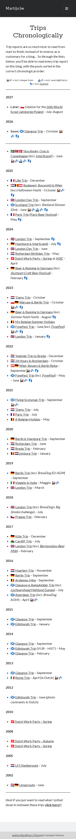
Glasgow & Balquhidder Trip (35, 585)
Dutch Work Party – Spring (33, 258)
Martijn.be (15, 8)
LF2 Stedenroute (26, 765)
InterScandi (44, 156)
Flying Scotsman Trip (29, 400)
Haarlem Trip (24, 570)
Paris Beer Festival (43, 214)
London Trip (23, 239)
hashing (44, 83)
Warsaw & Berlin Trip (34, 302)
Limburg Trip (28, 453)
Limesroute (27, 785)
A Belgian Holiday (27, 419)
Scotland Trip (24, 205)
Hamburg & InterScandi (31, 244)
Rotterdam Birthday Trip (32, 253)
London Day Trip (26, 200)
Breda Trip (22, 448)
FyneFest (57, 326)
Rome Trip (22, 678)
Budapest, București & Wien (42, 185)
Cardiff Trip (23, 541)
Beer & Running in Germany (34, 268)
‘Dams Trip (22, 297)
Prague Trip (23, 517)
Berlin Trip (22, 473)
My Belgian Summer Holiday (35, 322)
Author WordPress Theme (26, 835)
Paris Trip (22, 214)
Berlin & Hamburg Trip (31, 439)
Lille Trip (21, 180)
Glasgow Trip (33, 131)
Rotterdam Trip (26, 444)
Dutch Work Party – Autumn (34, 741)
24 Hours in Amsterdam (31, 361)
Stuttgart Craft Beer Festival (30, 273)
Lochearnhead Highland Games (32, 590)
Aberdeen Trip (25, 595)
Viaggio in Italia (26, 483)
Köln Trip (21, 536)
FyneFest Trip (24, 326)
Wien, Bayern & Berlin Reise (38, 365)
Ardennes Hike (25, 580)
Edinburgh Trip (25, 624)
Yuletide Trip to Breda (30, 356)
